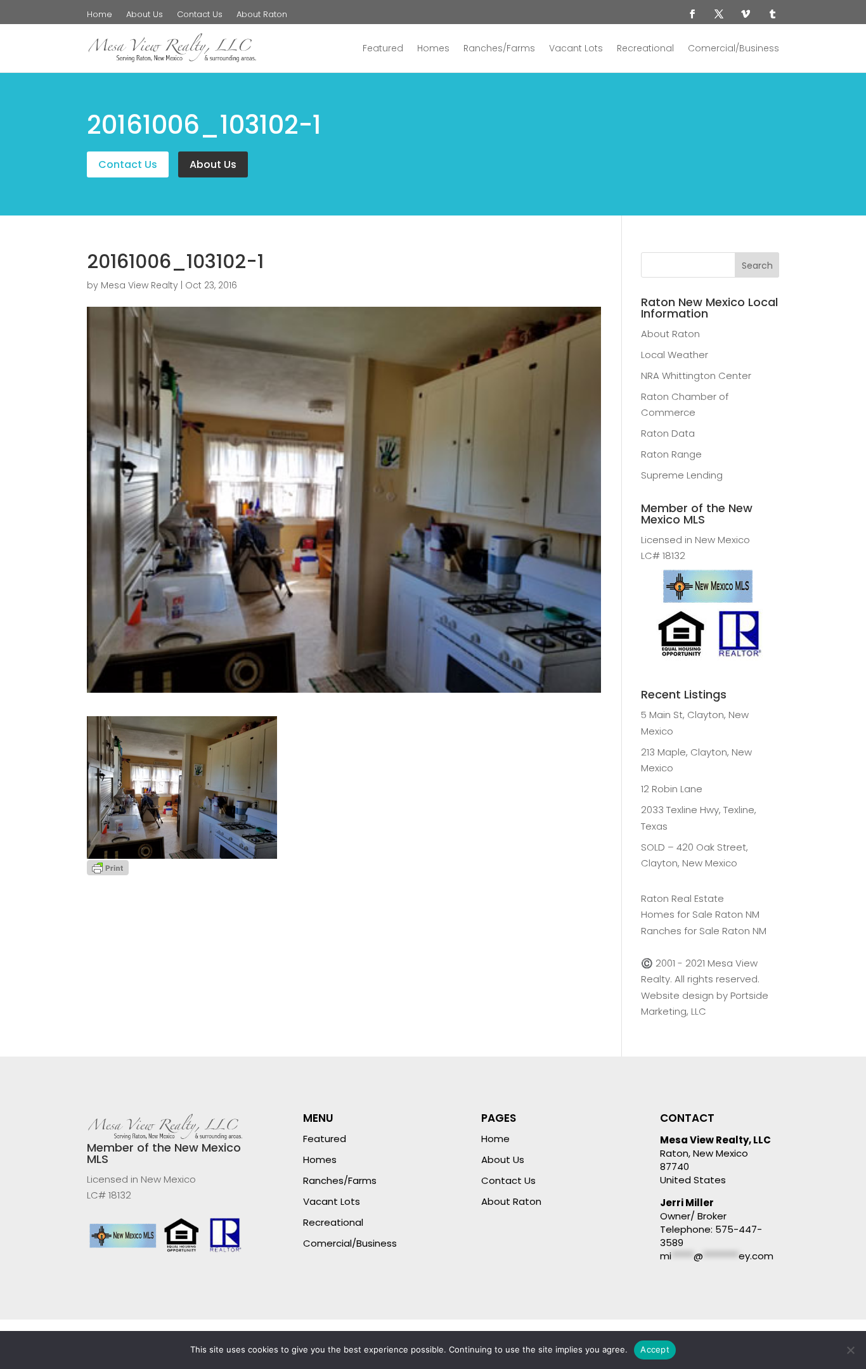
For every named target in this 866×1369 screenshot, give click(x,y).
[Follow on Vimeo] (745, 14)
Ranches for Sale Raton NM (703, 930)
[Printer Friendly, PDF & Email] (108, 866)
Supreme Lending (682, 475)
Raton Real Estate (682, 898)
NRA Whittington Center (696, 375)
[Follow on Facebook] (692, 14)
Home (99, 15)
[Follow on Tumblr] (772, 14)
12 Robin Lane (671, 788)
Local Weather (674, 354)
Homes (433, 48)
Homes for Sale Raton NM (700, 914)
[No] (850, 1350)
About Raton (261, 15)
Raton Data (668, 433)
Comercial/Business (733, 48)
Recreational (645, 48)
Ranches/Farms (499, 48)
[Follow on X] (719, 14)
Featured (383, 48)
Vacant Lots (576, 48)
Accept (654, 1349)
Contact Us (200, 15)
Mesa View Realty (139, 285)
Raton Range (671, 454)
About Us (144, 15)
